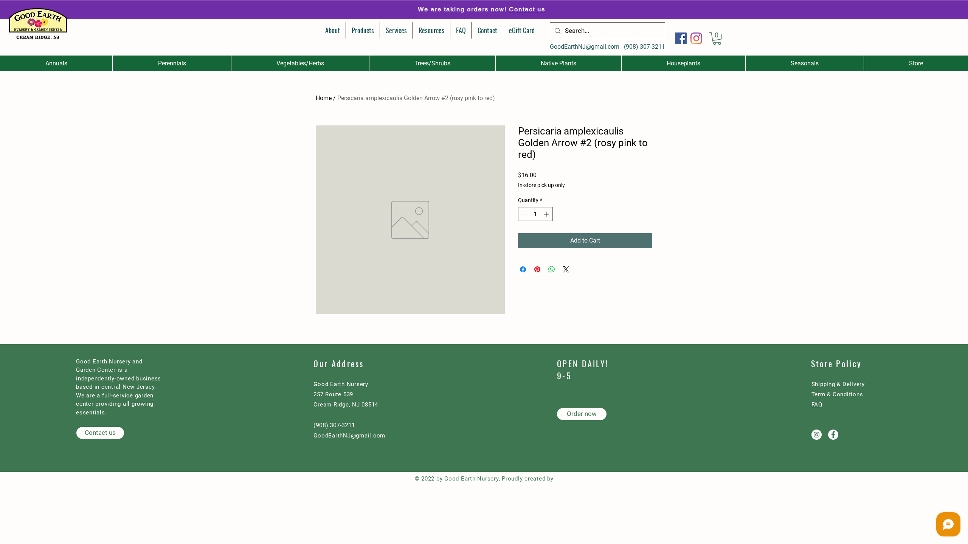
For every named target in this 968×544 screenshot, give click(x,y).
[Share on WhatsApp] (551, 269)
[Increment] (547, 214)
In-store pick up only (541, 185)
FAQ (816, 404)
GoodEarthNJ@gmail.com (584, 46)
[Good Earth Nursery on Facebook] (833, 435)
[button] (716, 38)
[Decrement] (524, 214)
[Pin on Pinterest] (537, 269)
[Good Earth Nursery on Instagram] (816, 435)
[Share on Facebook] (522, 269)
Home (324, 98)
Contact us (527, 9)
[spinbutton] (535, 214)
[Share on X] (566, 269)
